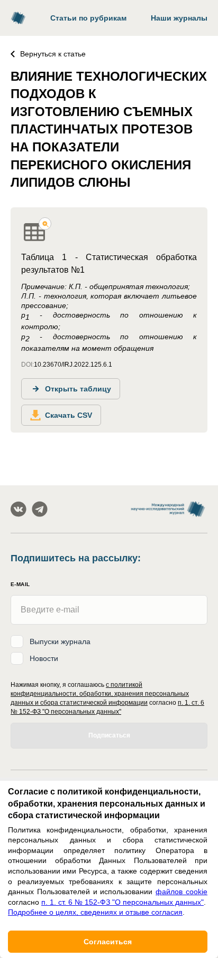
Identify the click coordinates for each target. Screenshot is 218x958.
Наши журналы (179, 18)
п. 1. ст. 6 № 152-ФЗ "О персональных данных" (122, 902)
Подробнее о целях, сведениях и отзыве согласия (95, 912)
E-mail (20, 584)
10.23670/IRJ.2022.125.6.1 (73, 364)
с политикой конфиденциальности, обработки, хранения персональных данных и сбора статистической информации (100, 693)
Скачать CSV (68, 415)
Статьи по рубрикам (88, 18)
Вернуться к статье (53, 54)
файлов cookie (181, 891)
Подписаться (109, 735)
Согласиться (108, 941)
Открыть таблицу (78, 389)
